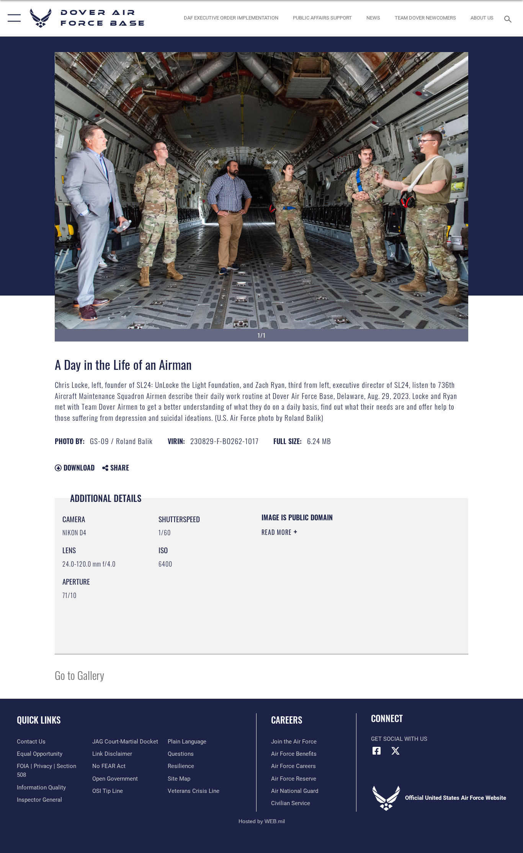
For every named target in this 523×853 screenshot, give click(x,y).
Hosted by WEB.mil (262, 821)
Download (78, 467)
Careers (286, 719)
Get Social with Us (399, 738)
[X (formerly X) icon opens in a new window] (395, 751)
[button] (12, 18)
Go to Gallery (79, 675)
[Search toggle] (509, 18)
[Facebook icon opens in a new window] (376, 751)
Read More (278, 532)
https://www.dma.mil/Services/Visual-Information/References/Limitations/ (351, 591)
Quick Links (38, 719)
